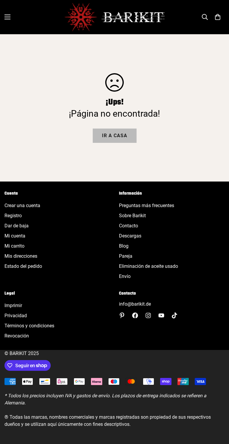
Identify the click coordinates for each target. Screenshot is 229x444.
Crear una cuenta (22, 205)
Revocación (16, 336)
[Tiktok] (174, 315)
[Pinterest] (122, 315)
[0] (218, 17)
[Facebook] (135, 315)
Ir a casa (114, 135)
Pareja (125, 256)
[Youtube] (161, 315)
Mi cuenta (14, 236)
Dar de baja (16, 226)
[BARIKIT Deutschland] (114, 17)
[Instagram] (148, 315)
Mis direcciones (20, 256)
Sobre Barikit (132, 215)
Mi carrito (14, 246)
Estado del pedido (23, 266)
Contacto (128, 226)
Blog (124, 246)
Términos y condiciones (29, 326)
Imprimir (13, 305)
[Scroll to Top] (217, 411)
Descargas (130, 236)
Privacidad (15, 315)
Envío (125, 276)
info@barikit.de (135, 304)
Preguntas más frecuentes (146, 205)
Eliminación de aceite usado (148, 266)
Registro (13, 215)
